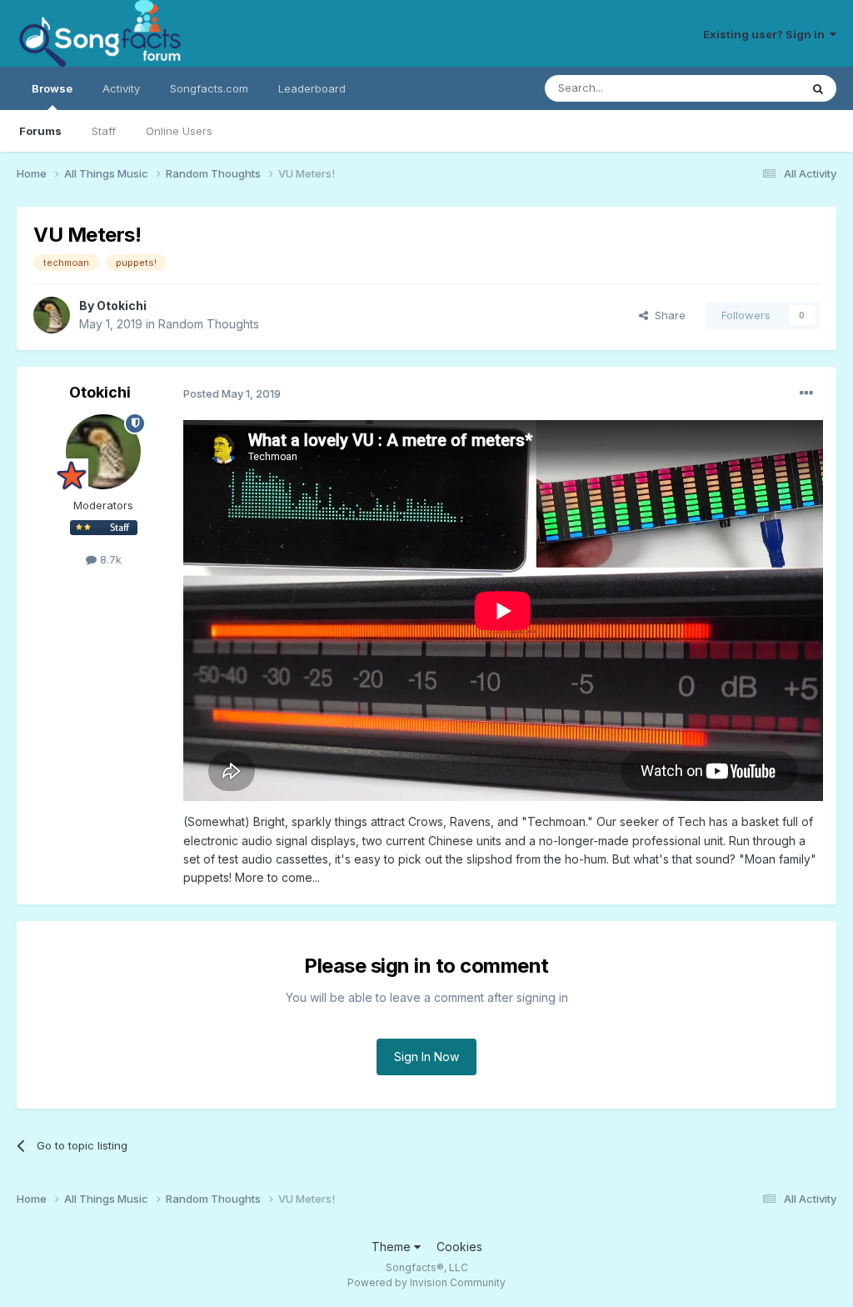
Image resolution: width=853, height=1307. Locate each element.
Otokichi (122, 305)
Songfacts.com (209, 88)
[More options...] (806, 393)
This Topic (751, 88)
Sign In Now (426, 1056)
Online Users (179, 131)
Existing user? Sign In (766, 34)
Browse (52, 88)
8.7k (109, 559)
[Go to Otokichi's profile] (51, 315)
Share (667, 315)
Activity (121, 88)
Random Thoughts (208, 324)
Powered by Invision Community (426, 1282)
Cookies (459, 1246)
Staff (104, 131)
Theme (393, 1246)
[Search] (818, 88)
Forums (40, 131)
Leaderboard (312, 88)
